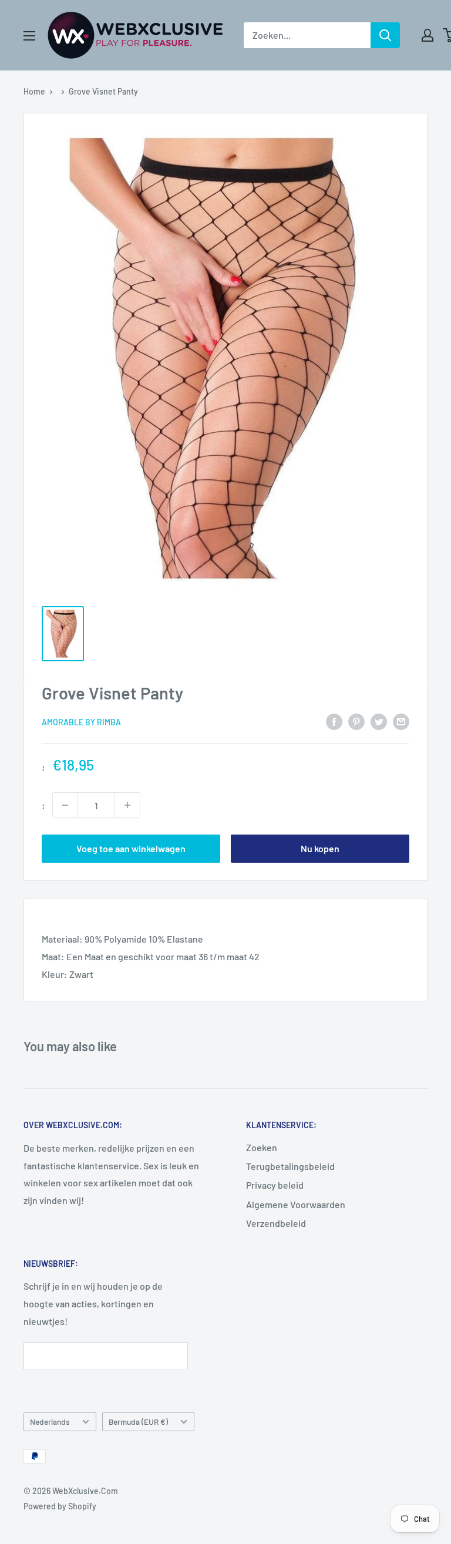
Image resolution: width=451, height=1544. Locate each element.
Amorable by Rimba (81, 722)
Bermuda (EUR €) (138, 1422)
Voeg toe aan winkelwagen (131, 848)
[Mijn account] (427, 35)
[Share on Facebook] (334, 721)
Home (34, 91)
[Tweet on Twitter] (379, 721)
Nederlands (50, 1422)
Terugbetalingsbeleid (290, 1166)
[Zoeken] (385, 35)
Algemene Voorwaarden (295, 1204)
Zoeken (261, 1147)
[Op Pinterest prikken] (356, 721)
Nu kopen (320, 848)
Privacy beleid (275, 1184)
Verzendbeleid (276, 1223)
